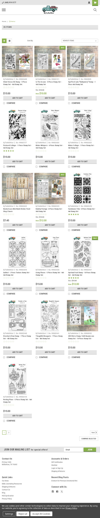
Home (4, 21)
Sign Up (60, 468)
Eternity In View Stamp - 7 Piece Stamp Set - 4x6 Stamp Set (17, 337)
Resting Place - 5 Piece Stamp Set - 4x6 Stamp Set (17, 401)
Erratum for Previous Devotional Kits (64, 481)
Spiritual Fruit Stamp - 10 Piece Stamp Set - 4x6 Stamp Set (82, 274)
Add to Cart (17, 98)
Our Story (5, 481)
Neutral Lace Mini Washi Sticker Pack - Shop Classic (17, 210)
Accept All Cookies (41, 513)
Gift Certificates (57, 462)
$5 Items (12, 21)
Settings (9, 513)
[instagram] (53, 492)
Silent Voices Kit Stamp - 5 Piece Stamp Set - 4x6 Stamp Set (15, 83)
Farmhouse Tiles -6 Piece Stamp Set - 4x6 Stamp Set (82, 210)
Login (53, 468)
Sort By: (30, 41)
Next (93, 432)
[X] (62, 492)
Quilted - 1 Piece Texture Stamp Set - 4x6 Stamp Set (16, 274)
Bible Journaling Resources (12, 484)
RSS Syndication (8, 496)
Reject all (22, 513)
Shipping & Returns (58, 471)
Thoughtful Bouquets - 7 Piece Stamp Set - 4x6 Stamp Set (49, 337)
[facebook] (57, 492)
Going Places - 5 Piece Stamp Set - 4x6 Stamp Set (50, 274)
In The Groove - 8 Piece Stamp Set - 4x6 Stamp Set (49, 83)
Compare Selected (88, 439)
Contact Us (6, 490)
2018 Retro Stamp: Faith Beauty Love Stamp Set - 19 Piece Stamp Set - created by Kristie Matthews (81, 337)
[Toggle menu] (4, 10)
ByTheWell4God (8, 79)
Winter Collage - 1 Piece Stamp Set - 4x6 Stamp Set (81, 147)
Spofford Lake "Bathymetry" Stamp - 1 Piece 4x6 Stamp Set (82, 83)
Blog (3, 493)
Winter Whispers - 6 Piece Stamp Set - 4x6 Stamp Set (49, 147)
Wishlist (54, 465)
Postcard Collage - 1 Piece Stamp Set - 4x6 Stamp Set (17, 147)
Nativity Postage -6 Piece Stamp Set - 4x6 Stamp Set (49, 210)
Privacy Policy (7, 499)
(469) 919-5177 (10, 2)
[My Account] (89, 2)
